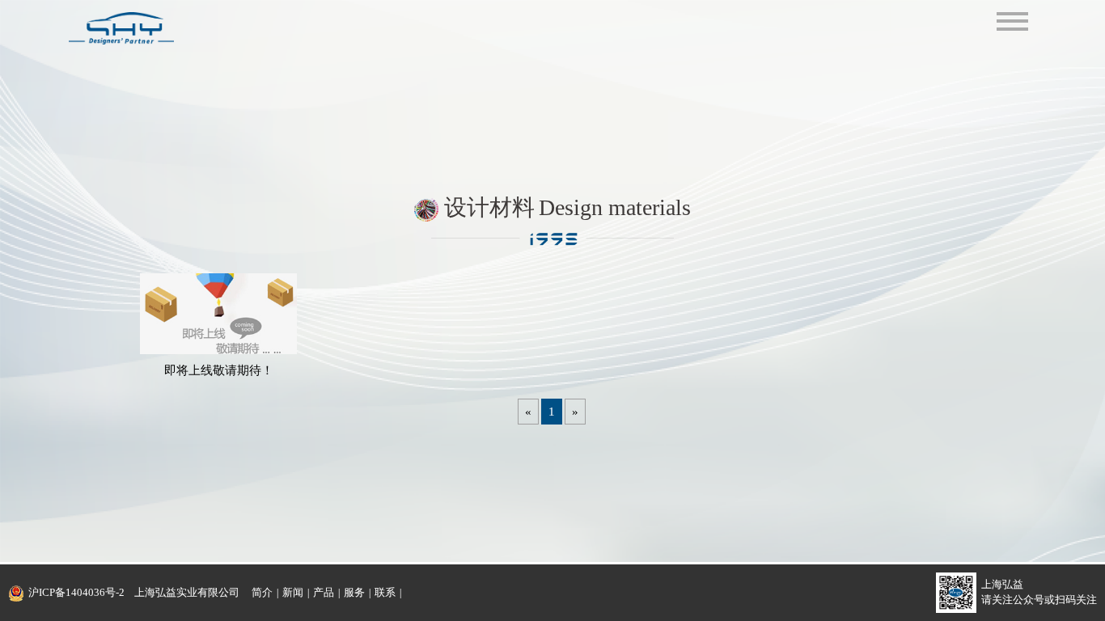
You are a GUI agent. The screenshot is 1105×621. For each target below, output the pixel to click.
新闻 (292, 592)
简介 (262, 592)
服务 (354, 592)
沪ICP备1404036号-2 (76, 592)
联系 (385, 592)
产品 (323, 592)
